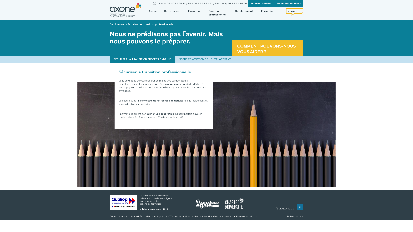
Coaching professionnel (217, 12)
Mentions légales (155, 216)
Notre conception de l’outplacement (205, 59)
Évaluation (194, 11)
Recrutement (172, 11)
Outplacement (244, 11)
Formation (267, 11)
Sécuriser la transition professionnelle (142, 59)
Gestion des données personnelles (213, 216)
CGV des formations (179, 216)
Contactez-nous (119, 216)
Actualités (136, 216)
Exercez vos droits (246, 216)
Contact (294, 11)
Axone (152, 11)
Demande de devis (289, 3)
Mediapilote (296, 216)
